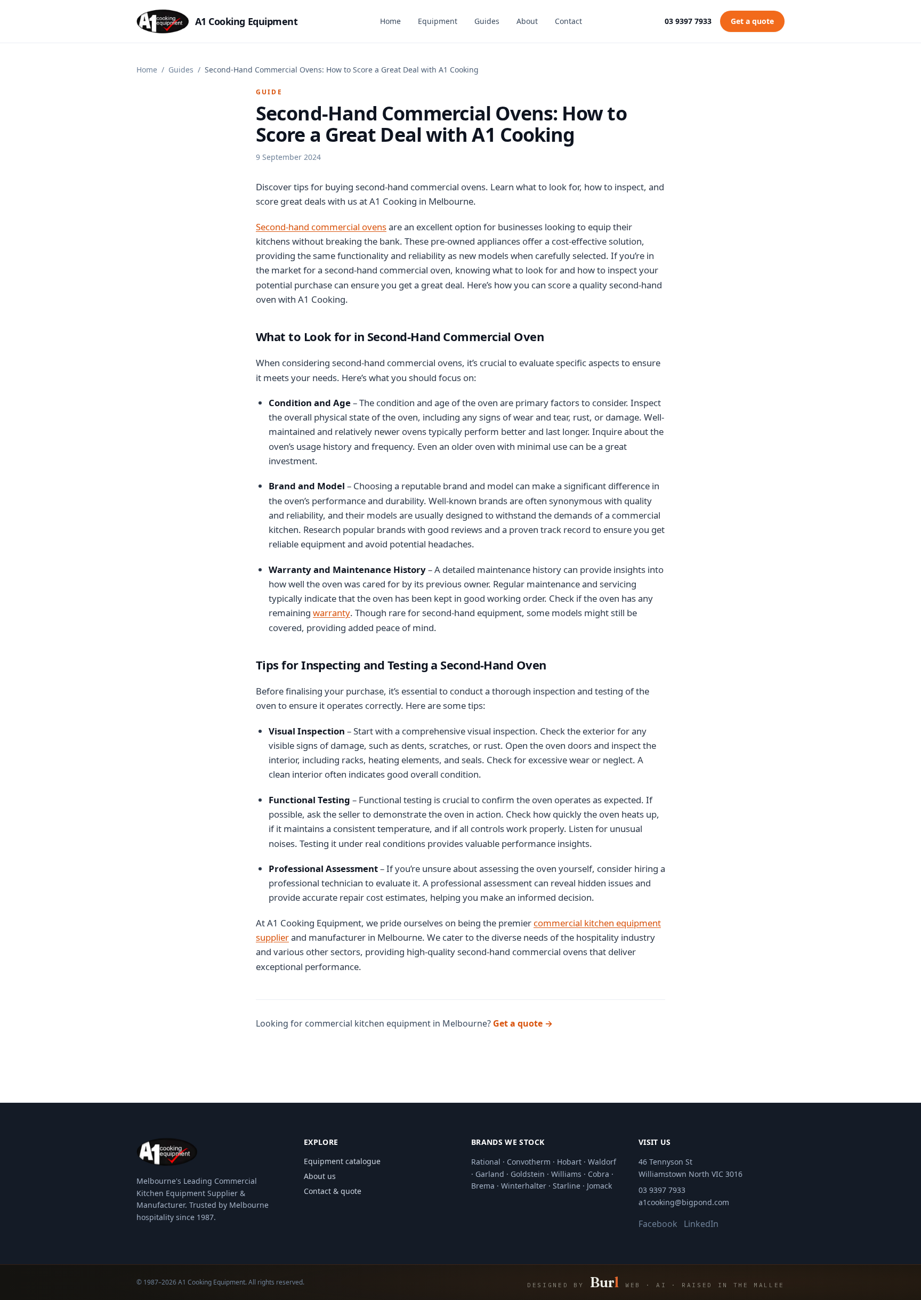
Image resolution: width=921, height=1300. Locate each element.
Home (390, 21)
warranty (331, 613)
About (527, 21)
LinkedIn (701, 1224)
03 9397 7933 (688, 21)
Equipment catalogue (342, 1161)
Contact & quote (332, 1191)
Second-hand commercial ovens (321, 227)
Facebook (658, 1224)
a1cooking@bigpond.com (684, 1202)
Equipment (437, 21)
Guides (486, 21)
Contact (568, 21)
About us (320, 1176)
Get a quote (752, 21)
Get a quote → (523, 1023)
